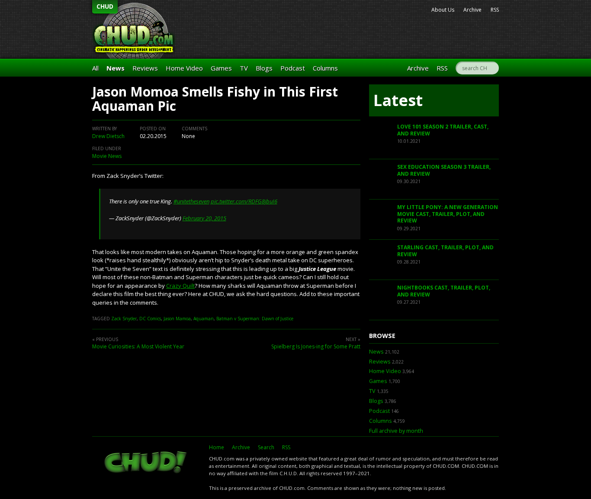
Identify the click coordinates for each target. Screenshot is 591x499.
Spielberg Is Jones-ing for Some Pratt (315, 346)
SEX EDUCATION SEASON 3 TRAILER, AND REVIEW (444, 170)
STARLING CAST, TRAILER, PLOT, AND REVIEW (445, 251)
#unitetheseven (191, 201)
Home (216, 447)
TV (244, 68)
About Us (442, 9)
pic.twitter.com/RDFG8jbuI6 (244, 201)
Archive (472, 9)
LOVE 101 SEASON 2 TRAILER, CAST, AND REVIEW (442, 130)
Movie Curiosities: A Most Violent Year (138, 346)
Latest (398, 100)
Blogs (264, 68)
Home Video (184, 68)
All (95, 68)
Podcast (292, 68)
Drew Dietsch (108, 136)
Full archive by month (396, 431)
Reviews (145, 68)
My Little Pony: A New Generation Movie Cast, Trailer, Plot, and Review (447, 213)
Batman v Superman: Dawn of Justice (254, 318)
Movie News (107, 156)
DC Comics (150, 318)
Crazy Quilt (180, 286)
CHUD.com (146, 463)
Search (266, 447)
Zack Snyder (124, 318)
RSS (495, 9)
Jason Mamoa (177, 318)
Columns (325, 68)
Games (221, 68)
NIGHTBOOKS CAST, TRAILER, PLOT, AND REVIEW (443, 291)
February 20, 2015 (204, 218)
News (115, 68)
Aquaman (203, 318)
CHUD (104, 6)
